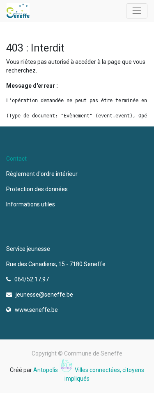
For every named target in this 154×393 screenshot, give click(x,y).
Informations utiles (31, 204)
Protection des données (38, 189)
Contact (16, 158)
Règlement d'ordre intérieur (42, 174)
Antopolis (46, 370)
